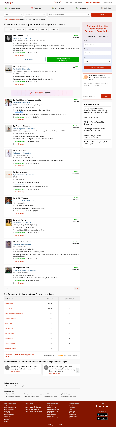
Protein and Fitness (9, 409)
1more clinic (19, 112)
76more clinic (19, 184)
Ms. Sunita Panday (20, 36)
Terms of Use (72, 413)
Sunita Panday (9, 303)
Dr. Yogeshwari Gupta (21, 268)
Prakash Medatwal (10, 343)
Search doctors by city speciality (33, 411)
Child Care (6, 419)
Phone (86, 49)
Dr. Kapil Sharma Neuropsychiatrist (27, 100)
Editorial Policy (73, 416)
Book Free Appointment (93, 2)
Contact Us (72, 407)
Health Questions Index (53, 409)
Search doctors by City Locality (33, 407)
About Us (71, 406)
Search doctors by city (31, 406)
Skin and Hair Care (8, 411)
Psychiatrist (16, 19)
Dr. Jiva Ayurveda (20, 172)
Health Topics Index (52, 413)
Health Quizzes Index (52, 411)
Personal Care (7, 418)
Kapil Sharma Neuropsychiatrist (14, 313)
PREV (7, 288)
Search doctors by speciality (32, 409)
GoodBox (6, 421)
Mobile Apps (72, 411)
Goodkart (6, 406)
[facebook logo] (96, 407)
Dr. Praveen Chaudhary (22, 126)
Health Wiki (50, 406)
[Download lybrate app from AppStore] (102, 420)
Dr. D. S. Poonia (19, 66)
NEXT (76, 288)
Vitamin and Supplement (10, 407)
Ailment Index (50, 416)
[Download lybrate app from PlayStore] (102, 416)
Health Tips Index (51, 407)
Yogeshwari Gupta (10, 348)
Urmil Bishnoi (9, 338)
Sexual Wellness (8, 413)
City (85, 57)
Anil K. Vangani (9, 333)
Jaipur (10, 19)
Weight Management (9, 414)
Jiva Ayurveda (9, 328)
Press (70, 418)
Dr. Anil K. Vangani (20, 198)
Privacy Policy (72, 414)
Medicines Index (51, 414)
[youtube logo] (107, 407)
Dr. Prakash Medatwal (22, 242)
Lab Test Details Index (53, 418)
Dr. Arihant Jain (19, 150)
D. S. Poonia (8, 308)
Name (86, 41)
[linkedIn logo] (103, 407)
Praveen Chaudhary (10, 318)
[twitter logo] (100, 407)
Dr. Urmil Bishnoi (19, 220)
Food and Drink (7, 416)
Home (5, 19)
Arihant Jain (8, 323)
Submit (106, 96)
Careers (71, 409)
